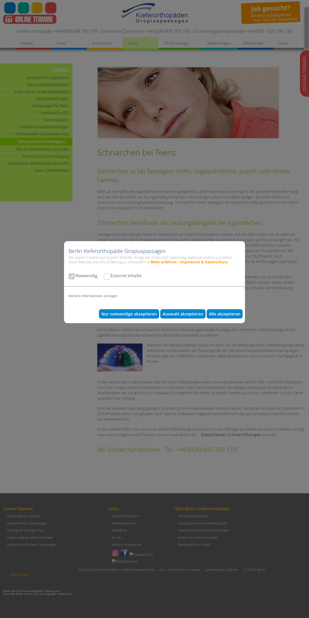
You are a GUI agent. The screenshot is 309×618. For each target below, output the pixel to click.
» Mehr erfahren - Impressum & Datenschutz (187, 262)
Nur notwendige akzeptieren (129, 314)
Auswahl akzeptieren (183, 314)
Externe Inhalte (126, 275)
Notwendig (86, 275)
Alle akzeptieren (224, 314)
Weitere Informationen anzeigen (93, 296)
